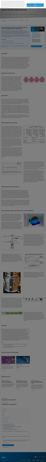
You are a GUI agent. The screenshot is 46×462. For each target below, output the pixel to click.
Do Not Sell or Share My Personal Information (35, 2)
